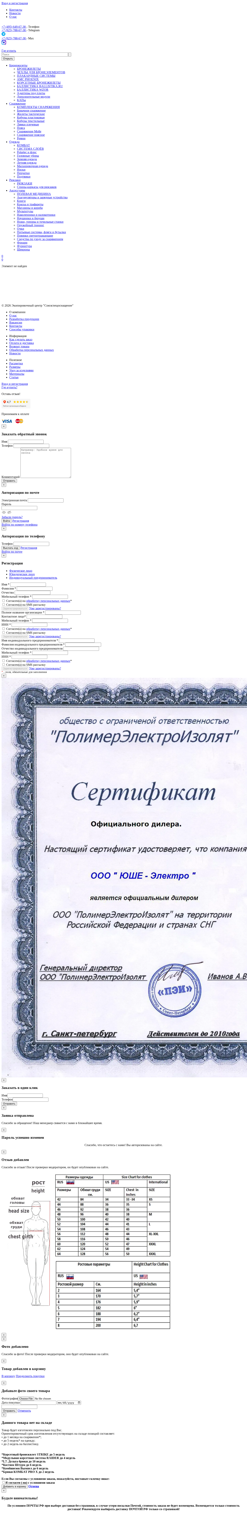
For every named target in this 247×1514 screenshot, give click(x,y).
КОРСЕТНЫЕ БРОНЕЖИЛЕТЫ (39, 82)
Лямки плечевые (28, 124)
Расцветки (16, 363)
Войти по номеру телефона (19, 524)
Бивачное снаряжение (31, 110)
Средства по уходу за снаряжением (40, 239)
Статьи (14, 377)
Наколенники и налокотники (36, 214)
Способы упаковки (21, 329)
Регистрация (20, 520)
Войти (6, 520)
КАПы (21, 100)
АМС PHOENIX (28, 79)
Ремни (21, 138)
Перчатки (23, 173)
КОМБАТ (23, 145)
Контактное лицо (14, 616)
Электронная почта (14, 500)
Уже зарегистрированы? (45, 608)
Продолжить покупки (30, 1376)
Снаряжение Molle (29, 131)
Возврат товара (19, 346)
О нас (13, 16)
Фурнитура (24, 246)
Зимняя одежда (27, 159)
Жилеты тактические (31, 114)
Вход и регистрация (15, 3)
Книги (21, 200)
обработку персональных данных (48, 600)
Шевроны (23, 249)
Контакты (15, 9)
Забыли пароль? (12, 517)
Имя (4, 441)
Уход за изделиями (21, 370)
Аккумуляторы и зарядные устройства (42, 197)
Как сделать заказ (20, 339)
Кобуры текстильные (31, 121)
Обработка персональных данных (31, 350)
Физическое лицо (20, 570)
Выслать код (10, 547)
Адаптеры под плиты (31, 93)
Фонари (22, 242)
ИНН (6, 624)
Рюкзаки (15, 180)
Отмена (33, 1486)
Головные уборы (28, 155)
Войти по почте (12, 551)
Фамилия (9, 588)
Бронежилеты (18, 65)
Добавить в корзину (14, 1486)
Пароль (6, 504)
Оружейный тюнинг (30, 225)
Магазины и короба (30, 207)
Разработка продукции (24, 319)
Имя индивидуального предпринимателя (30, 640)
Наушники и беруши (30, 218)
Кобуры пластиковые (31, 117)
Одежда (14, 141)
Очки (20, 228)
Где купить (9, 50)
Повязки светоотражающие (35, 235)
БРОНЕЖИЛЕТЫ (29, 68)
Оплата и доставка (21, 343)
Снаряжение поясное (31, 134)
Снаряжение (17, 103)
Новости (15, 13)
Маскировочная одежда (32, 166)
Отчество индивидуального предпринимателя (32, 648)
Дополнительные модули (33, 96)
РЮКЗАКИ (24, 183)
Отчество (8, 592)
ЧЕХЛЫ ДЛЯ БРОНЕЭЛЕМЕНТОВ (41, 72)
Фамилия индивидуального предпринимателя (33, 644)
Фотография (10, 1398)
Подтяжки (23, 176)
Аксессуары (17, 190)
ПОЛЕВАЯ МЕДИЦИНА (34, 194)
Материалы (16, 373)
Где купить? (9, 387)
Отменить (24, 1410)
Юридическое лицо (22, 574)
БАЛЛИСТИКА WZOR (32, 89)
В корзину (8, 1376)
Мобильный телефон (16, 596)
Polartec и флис (27, 152)
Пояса (21, 128)
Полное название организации (23, 612)
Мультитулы (25, 211)
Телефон (7, 445)
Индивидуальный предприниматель (33, 577)
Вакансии (15, 322)
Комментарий (11, 477)
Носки (21, 169)
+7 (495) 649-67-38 (14, 26)
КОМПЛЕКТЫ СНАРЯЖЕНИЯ (38, 107)
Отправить (9, 480)
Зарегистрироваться (15, 608)
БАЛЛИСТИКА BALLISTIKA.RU (40, 86)
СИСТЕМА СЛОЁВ (30, 148)
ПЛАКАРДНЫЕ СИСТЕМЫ (36, 75)
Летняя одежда (26, 162)
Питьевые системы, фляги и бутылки (41, 232)
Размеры (14, 367)
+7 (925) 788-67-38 (14, 30)
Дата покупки (11, 1402)
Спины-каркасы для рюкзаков (37, 187)
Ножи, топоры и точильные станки (40, 221)
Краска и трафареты (30, 204)
